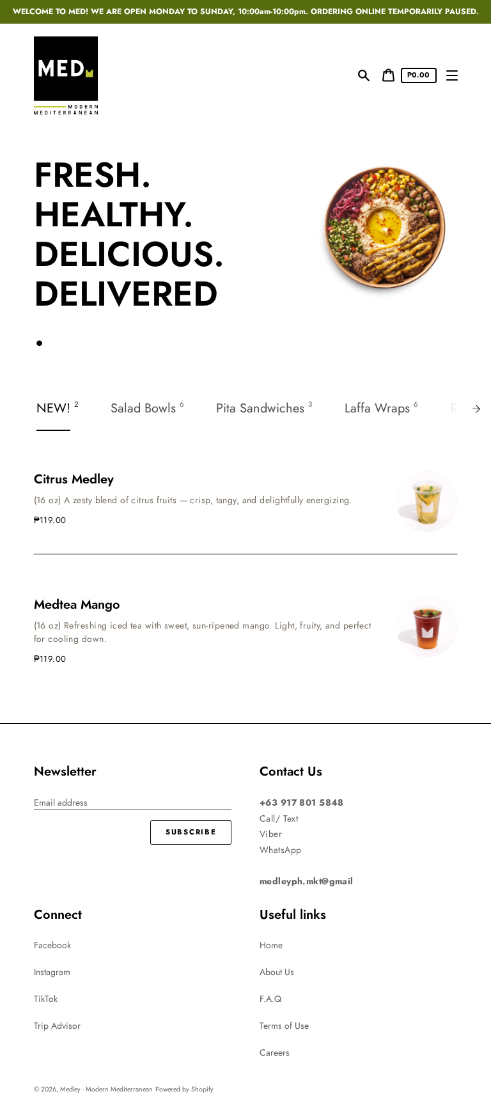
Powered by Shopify (184, 1089)
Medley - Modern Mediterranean (106, 1089)
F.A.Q (270, 998)
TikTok (46, 998)
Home (271, 945)
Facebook (52, 945)
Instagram (52, 971)
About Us (277, 971)
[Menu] (452, 75)
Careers (275, 1052)
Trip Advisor (57, 1025)
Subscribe (191, 832)
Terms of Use (284, 1025)
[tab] (58, 408)
